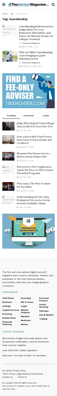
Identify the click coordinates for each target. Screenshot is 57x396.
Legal (24, 306)
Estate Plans (9, 318)
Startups (44, 311)
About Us (22, 377)
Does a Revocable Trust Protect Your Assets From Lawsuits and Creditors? (34, 139)
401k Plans (8, 298)
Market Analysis (25, 311)
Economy (7, 314)
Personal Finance (44, 299)
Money (24, 324)
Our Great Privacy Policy (14, 371)
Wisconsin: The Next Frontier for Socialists (24, 355)
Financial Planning (7, 323)
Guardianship (22, 14)
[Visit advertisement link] (28, 90)
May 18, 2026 (27, 47)
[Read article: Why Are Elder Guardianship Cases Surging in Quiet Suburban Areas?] (9, 56)
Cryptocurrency (10, 310)
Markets (25, 316)
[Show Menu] (3, 4)
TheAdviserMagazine (31, 43)
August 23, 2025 (29, 66)
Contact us (7, 377)
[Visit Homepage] (28, 4)
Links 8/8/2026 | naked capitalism (19, 350)
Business (7, 302)
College (6, 306)
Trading (43, 319)
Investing (26, 298)
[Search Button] (53, 4)
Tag (11, 14)
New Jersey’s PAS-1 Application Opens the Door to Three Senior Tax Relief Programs (35, 170)
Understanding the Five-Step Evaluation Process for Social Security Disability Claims (33, 200)
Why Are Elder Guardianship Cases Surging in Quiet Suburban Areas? (35, 55)
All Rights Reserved (27, 383)
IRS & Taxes (27, 302)
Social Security (43, 305)
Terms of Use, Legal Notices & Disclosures (22, 374)
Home (5, 14)
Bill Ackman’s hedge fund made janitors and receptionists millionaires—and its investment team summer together (25, 341)
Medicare (26, 320)
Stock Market (46, 315)
